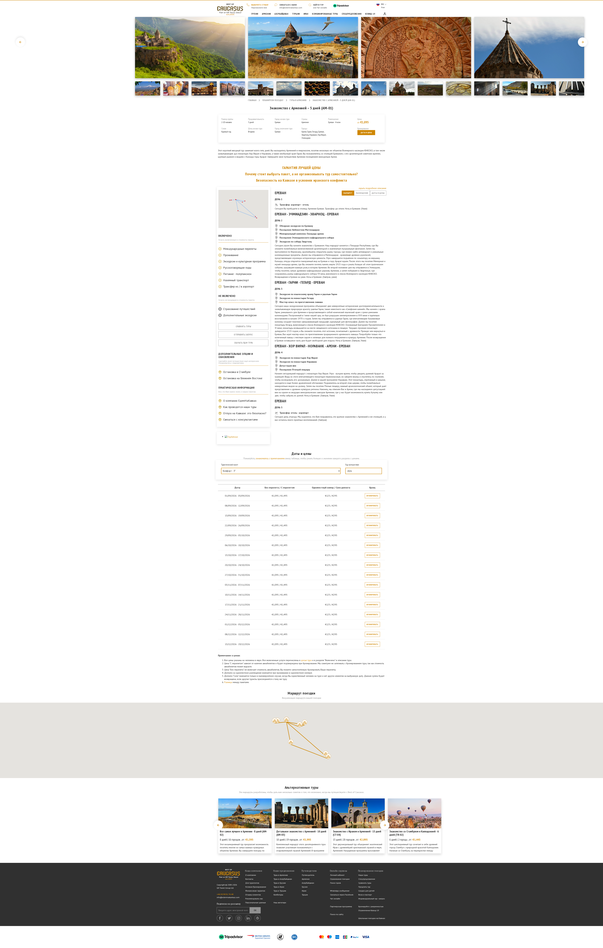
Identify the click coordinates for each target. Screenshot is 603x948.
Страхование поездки (340, 879)
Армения (306, 879)
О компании (250, 875)
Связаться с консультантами (240, 419)
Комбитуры (278, 894)
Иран (304, 891)
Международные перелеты (239, 248)
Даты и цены (366, 132)
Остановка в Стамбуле (236, 372)
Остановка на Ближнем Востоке (242, 378)
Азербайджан (308, 883)
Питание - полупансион (237, 274)
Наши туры (363, 875)
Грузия (304, 887)
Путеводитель (308, 875)
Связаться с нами (288, 5)
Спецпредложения (366, 879)
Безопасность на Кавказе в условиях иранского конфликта (301, 180)
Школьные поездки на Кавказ (371, 918)
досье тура (306, 660)
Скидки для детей (366, 891)
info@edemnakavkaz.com (290, 7)
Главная (230, 8)
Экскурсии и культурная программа (244, 261)
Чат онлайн (335, 898)
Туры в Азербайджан (283, 879)
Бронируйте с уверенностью (370, 906)
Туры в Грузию (280, 883)
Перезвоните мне (259, 7)
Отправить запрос (243, 334)
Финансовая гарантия (255, 891)
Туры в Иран (279, 887)
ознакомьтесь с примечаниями (270, 458)
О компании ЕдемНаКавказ (239, 400)
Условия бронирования (255, 887)
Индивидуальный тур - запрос (371, 898)
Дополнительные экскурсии (240, 315)
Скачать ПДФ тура (243, 342)
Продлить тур (364, 887)
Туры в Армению (298, 100)
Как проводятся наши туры (239, 407)
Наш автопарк (280, 902)
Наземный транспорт (236, 280)
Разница (228, 682)
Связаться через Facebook (341, 894)
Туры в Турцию (280, 891)
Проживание (230, 255)
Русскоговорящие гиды (237, 267)
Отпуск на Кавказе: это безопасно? (244, 413)
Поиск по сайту (336, 914)
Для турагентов (252, 883)
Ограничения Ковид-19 (368, 910)
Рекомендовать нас (254, 898)
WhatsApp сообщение (339, 891)
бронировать (372, 495)
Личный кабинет (337, 875)
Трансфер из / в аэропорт (238, 286)
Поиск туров (335, 883)
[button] (274, 720)
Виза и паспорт (365, 894)
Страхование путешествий (239, 309)
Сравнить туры (243, 326)
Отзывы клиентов (253, 894)
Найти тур (318, 5)
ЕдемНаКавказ (228, 876)
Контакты (249, 879)
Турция (305, 894)
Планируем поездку (272, 100)
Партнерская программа (341, 906)
